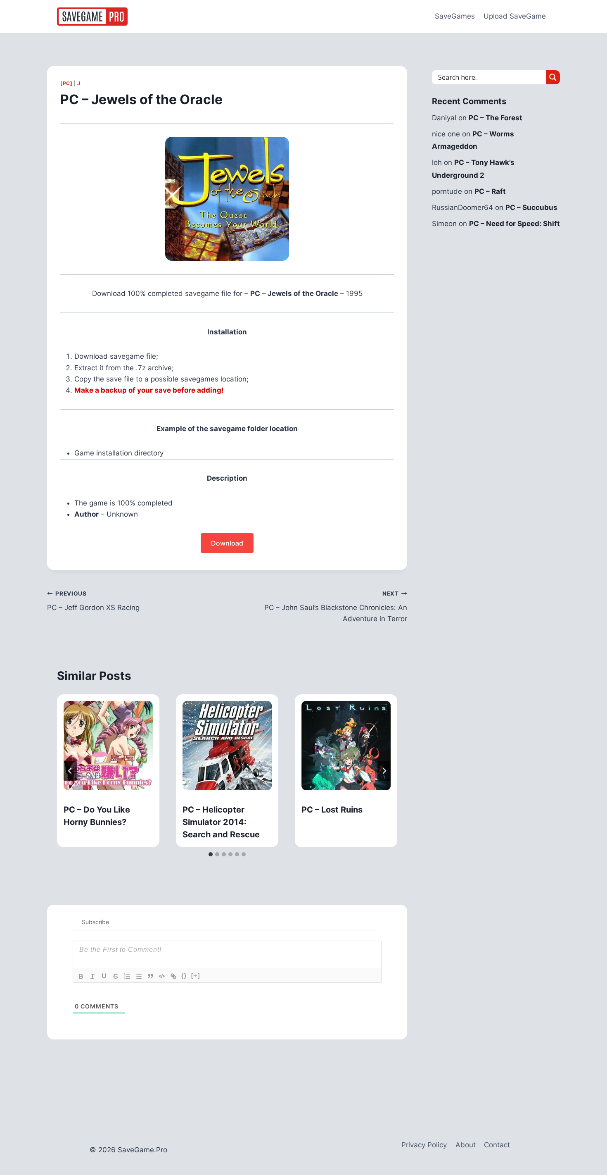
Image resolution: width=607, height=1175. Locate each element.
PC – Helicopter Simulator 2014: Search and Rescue (221, 822)
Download (227, 543)
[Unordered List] (139, 976)
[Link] (173, 976)
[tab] (211, 854)
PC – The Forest (495, 118)
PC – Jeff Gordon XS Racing (93, 601)
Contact (497, 1145)
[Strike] (115, 976)
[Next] (384, 771)
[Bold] (81, 976)
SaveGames (455, 16)
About (465, 1145)
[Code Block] (162, 976)
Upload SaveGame (515, 16)
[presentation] (108, 745)
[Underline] (104, 976)
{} (184, 975)
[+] (195, 975)
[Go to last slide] (70, 771)
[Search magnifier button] (553, 77)
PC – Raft (490, 191)
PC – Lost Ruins (332, 810)
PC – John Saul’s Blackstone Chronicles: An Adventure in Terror (335, 606)
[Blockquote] (150, 976)
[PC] (66, 83)
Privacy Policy (424, 1145)
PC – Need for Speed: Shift (514, 223)
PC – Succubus (531, 207)
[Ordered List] (127, 976)
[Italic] (92, 976)
